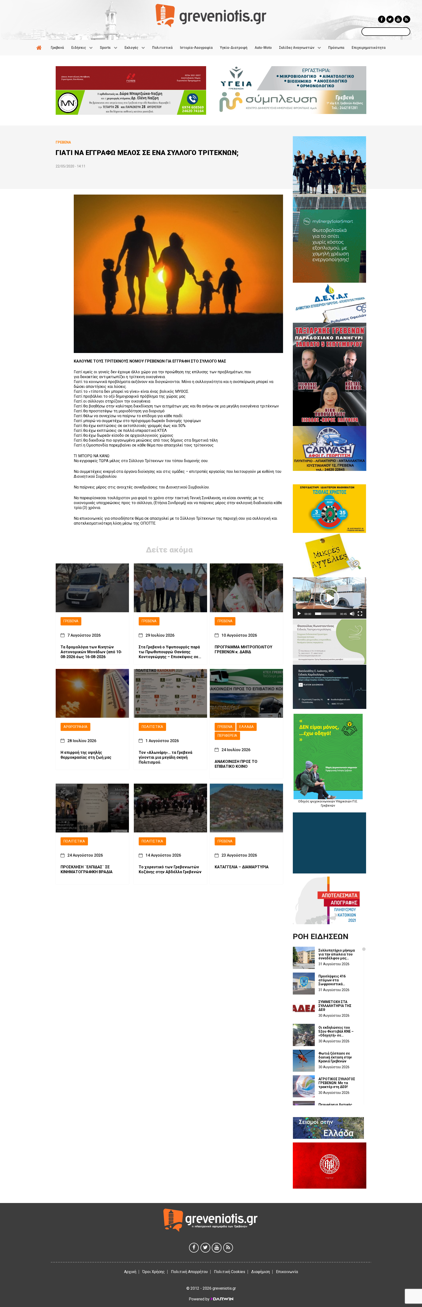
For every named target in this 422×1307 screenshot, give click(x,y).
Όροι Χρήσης (153, 1271)
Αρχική (130, 1271)
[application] (329, 598)
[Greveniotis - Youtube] (398, 19)
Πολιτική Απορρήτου (189, 1271)
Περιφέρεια (227, 736)
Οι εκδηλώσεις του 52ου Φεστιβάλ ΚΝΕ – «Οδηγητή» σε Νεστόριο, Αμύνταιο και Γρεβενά (338, 1031)
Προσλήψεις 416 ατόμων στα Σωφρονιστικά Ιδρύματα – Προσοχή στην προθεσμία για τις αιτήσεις (338, 980)
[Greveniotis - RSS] (406, 19)
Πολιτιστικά (152, 727)
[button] (329, 598)
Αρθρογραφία (75, 727)
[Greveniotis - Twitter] (390, 19)
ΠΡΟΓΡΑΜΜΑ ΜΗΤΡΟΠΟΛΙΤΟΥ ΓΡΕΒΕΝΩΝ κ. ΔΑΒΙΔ (243, 649)
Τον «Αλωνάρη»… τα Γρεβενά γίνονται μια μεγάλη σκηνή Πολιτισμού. (165, 757)
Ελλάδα (246, 727)
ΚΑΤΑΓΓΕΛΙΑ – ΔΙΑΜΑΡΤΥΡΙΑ (242, 867)
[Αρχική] (40, 47)
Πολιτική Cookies (229, 1271)
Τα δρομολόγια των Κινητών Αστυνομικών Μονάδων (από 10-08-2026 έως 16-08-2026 (91, 651)
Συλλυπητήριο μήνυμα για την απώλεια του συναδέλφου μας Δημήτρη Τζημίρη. (336, 954)
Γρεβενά (70, 621)
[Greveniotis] (211, 15)
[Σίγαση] (352, 613)
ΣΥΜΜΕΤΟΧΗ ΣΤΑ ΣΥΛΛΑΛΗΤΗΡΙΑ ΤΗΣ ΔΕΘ (334, 1006)
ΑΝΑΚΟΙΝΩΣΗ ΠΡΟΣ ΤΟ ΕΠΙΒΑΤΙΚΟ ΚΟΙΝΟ (236, 764)
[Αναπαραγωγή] (299, 613)
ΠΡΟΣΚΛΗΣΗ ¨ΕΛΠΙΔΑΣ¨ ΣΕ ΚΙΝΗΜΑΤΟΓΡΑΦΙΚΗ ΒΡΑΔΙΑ (87, 869)
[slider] (325, 613)
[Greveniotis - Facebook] (381, 19)
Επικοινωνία (287, 1271)
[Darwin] (222, 1298)
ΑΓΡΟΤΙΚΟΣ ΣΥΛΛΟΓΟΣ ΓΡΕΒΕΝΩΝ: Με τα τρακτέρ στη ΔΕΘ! (336, 1083)
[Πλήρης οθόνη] (360, 613)
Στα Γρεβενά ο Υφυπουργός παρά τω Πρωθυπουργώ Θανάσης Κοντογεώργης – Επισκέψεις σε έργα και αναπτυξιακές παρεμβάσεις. (169, 651)
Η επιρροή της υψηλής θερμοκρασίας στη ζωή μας (86, 755)
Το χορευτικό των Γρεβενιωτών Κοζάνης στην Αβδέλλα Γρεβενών (170, 869)
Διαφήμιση (260, 1271)
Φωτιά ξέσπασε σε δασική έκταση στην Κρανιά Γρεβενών (335, 1057)
